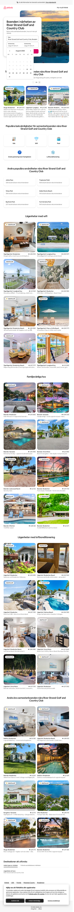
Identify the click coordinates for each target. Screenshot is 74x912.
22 (27, 69)
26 (16, 73)
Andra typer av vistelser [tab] (11, 865)
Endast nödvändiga (34, 901)
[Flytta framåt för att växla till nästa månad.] (30, 50)
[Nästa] (39, 82)
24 (9, 73)
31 (9, 77)
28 (23, 73)
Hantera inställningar (54, 901)
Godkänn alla (15, 901)
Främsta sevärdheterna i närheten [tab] (31, 865)
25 (13, 73)
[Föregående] (33, 82)
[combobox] (22, 39)
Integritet (33, 909)
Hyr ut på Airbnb (62, 8)
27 (20, 73)
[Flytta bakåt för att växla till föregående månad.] (9, 50)
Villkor (40, 909)
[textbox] (14, 46)
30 (30, 73)
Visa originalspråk (51, 2)
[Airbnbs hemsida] (8, 7)
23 (30, 69)
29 (27, 73)
